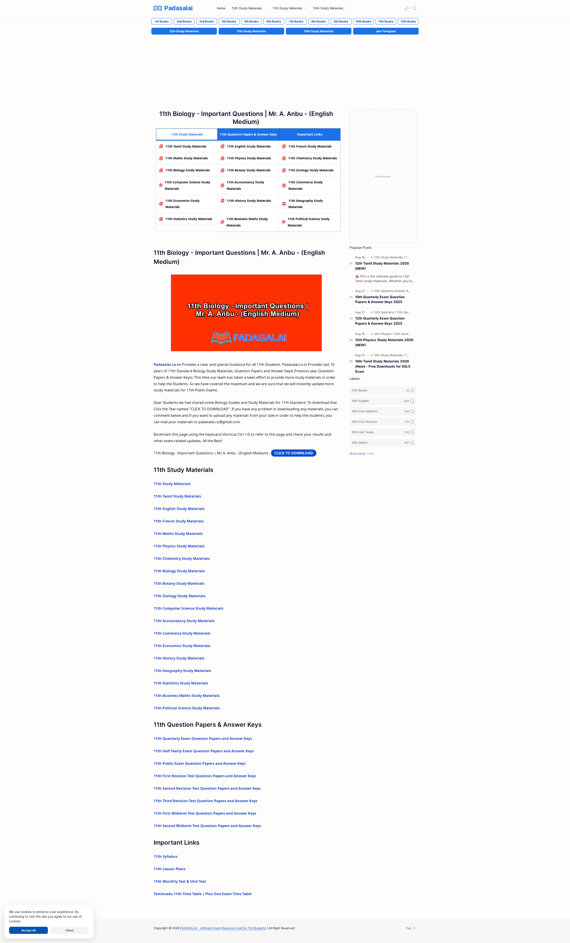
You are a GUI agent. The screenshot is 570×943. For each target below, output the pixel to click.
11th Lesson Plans (169, 868)
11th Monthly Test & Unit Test (180, 881)
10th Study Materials (319, 31)
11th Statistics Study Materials (188, 219)
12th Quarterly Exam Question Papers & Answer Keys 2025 (380, 321)
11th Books (385, 21)
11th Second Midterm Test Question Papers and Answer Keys (207, 825)
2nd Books (184, 21)
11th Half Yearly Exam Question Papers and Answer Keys (204, 751)
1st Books (162, 21)
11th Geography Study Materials (305, 203)
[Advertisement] (285, 67)
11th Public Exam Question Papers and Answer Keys (200, 763)
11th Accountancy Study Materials (245, 185)
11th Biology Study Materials (187, 170)
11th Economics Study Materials (182, 203)
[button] (406, 8)
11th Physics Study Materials (249, 158)
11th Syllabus (165, 856)
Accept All (28, 930)
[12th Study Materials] (389, 257)
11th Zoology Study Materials (311, 170)
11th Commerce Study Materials (305, 185)
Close (69, 930)
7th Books (296, 21)
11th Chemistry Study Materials (312, 158)
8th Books (318, 21)
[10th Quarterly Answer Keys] (394, 291)
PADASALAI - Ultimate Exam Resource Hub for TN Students (223, 928)
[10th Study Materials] (389, 355)
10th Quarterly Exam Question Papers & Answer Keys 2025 (380, 299)
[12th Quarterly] (385, 312)
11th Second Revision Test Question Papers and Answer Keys (207, 788)
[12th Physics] (383, 334)
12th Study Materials (184, 31)
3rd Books (206, 21)
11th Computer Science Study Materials (187, 185)
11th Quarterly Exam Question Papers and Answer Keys (203, 738)
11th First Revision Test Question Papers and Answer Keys (205, 775)
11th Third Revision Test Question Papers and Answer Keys (205, 800)
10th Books (363, 21)
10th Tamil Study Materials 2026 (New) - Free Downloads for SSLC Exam (383, 366)
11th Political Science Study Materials (309, 222)
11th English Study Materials (249, 146)
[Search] (414, 8)
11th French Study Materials (310, 146)
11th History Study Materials (249, 200)
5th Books (251, 21)
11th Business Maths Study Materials (247, 222)
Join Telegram (386, 31)
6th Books (274, 21)
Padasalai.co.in (167, 364)
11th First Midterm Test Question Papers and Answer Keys (205, 813)
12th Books (408, 21)
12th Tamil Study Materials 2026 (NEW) (382, 266)
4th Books (229, 21)
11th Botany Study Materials (249, 170)
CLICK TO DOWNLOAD (293, 453)
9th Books (341, 21)
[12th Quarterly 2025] (411, 312)
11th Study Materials (251, 31)
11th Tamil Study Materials (185, 146)
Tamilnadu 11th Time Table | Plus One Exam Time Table (203, 893)
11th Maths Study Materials (186, 158)
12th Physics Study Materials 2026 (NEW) (384, 342)
